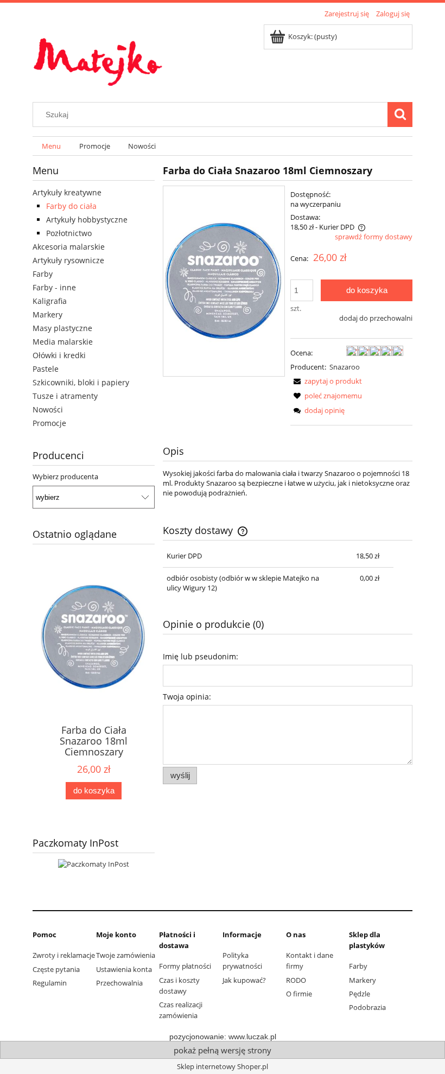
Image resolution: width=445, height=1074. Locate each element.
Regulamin (50, 983)
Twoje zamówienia (125, 955)
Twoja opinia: (187, 696)
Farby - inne (54, 287)
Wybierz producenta (65, 476)
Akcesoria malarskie (69, 247)
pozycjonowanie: (198, 1036)
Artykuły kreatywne (67, 192)
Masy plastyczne (62, 328)
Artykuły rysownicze (68, 260)
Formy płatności (185, 966)
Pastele (46, 369)
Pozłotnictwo (69, 233)
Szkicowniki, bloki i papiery (81, 382)
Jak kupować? (244, 980)
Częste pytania (56, 969)
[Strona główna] (98, 55)
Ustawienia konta (124, 969)
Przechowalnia (119, 983)
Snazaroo (344, 367)
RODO (296, 980)
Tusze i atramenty (65, 396)
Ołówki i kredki (59, 355)
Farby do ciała (71, 206)
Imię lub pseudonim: (200, 656)
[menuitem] (51, 146)
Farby (43, 274)
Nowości (48, 409)
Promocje (49, 423)
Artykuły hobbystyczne (87, 219)
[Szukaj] (399, 114)
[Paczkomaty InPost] (93, 863)
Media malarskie (63, 341)
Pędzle (359, 994)
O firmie (299, 994)
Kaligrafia (50, 301)
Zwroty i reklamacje (64, 955)
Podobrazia (367, 1007)
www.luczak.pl (252, 1036)
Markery (47, 314)
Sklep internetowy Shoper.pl (222, 1066)
